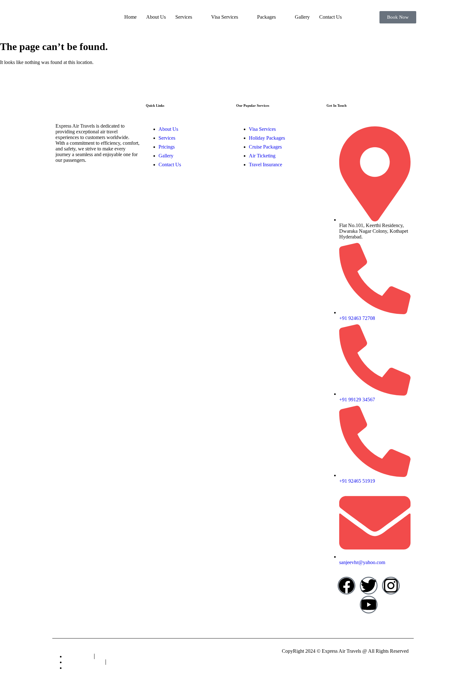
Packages (266, 17)
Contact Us (330, 17)
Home (130, 17)
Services (183, 17)
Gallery (302, 17)
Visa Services (224, 17)
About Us (156, 17)
